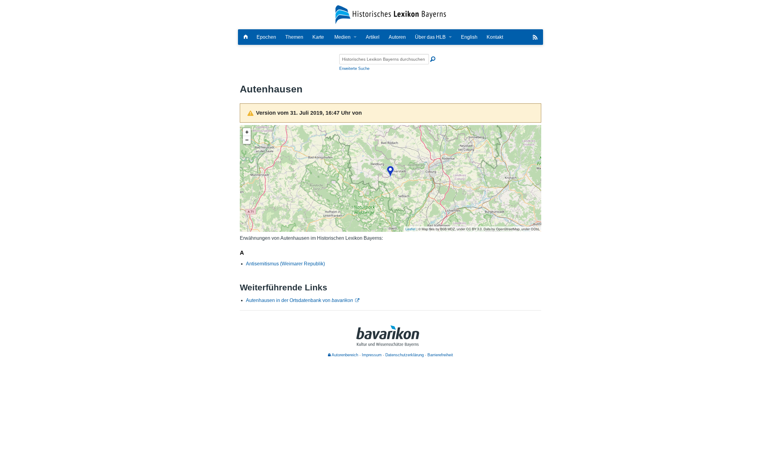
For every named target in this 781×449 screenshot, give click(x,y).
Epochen (266, 37)
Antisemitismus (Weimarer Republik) (285, 263)
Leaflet (410, 228)
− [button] (247, 140)
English (469, 37)
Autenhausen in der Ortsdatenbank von (299, 300)
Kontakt (495, 37)
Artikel (373, 37)
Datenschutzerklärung (404, 355)
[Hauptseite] (245, 37)
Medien (342, 37)
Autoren (397, 37)
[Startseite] (390, 14)
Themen (294, 37)
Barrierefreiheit (440, 355)
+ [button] (247, 132)
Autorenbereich (344, 355)
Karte (318, 37)
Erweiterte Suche (354, 68)
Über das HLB (430, 37)
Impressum (372, 355)
